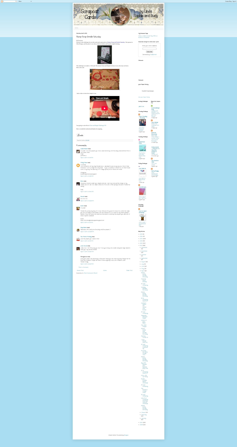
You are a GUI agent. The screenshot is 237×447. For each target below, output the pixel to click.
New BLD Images (143, 325)
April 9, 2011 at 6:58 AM (87, 176)
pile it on (141, 106)
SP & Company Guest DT (144, 300)
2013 (141, 241)
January (143, 418)
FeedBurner (153, 54)
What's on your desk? (144, 321)
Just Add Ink (142, 168)
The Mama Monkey (86, 236)
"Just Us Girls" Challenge (143, 211)
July (142, 264)
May (142, 268)
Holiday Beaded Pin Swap (144, 288)
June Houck (84, 246)
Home (76, 28)
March (143, 412)
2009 (141, 424)
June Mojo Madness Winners (141, 129)
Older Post (129, 270)
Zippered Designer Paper (144, 317)
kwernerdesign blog (155, 108)
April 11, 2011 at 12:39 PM (87, 231)
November (144, 251)
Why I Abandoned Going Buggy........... (155, 174)
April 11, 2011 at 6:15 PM (87, 241)
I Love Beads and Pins (144, 341)
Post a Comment (83, 267)
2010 (141, 422)
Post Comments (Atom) (90, 273)
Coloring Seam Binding (144, 280)
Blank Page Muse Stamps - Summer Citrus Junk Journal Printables (155, 138)
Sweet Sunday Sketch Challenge (144, 381)
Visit (144, 97)
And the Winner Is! (144, 336)
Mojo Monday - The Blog (143, 117)
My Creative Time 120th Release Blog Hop (142, 155)
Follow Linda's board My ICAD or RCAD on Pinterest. (147, 36)
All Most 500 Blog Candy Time (144, 352)
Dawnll (82, 196)
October (143, 254)
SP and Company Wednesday (144, 346)
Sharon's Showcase (154, 133)
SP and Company (144, 284)
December (144, 247)
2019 (141, 234)
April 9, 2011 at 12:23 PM (87, 201)
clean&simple (142, 187)
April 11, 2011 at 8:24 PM (87, 251)
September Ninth (142, 142)
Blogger (126, 435)
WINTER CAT (154, 154)
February (143, 414)
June (142, 266)
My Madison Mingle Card (144, 390)
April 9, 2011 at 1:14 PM (87, 222)
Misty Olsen (84, 162)
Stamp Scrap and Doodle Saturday (144, 331)
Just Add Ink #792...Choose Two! (142, 180)
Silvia (82, 181)
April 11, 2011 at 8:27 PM (87, 264)
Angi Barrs (84, 227)
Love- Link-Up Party (144, 376)
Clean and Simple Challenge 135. (98, 125)
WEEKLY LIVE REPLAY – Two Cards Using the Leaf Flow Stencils (155, 113)
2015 (141, 236)
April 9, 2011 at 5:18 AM (87, 157)
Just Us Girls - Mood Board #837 (142, 224)
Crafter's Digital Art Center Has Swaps (143, 306)
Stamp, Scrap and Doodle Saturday (116, 42)
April (143, 271)
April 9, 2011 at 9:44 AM (87, 191)
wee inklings (154, 122)
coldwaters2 (84, 148)
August (143, 262)
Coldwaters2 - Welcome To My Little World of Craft (155, 150)
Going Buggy (155, 171)
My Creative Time (154, 161)
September (144, 258)
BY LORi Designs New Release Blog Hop (144, 365)
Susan (82, 206)
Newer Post (80, 270)
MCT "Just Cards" (154, 164)
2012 (141, 243)
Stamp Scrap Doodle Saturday (144, 274)
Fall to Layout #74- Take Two (142, 197)
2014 (141, 238)
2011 (141, 245)
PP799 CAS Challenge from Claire (155, 125)
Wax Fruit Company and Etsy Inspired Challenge (144, 400)
